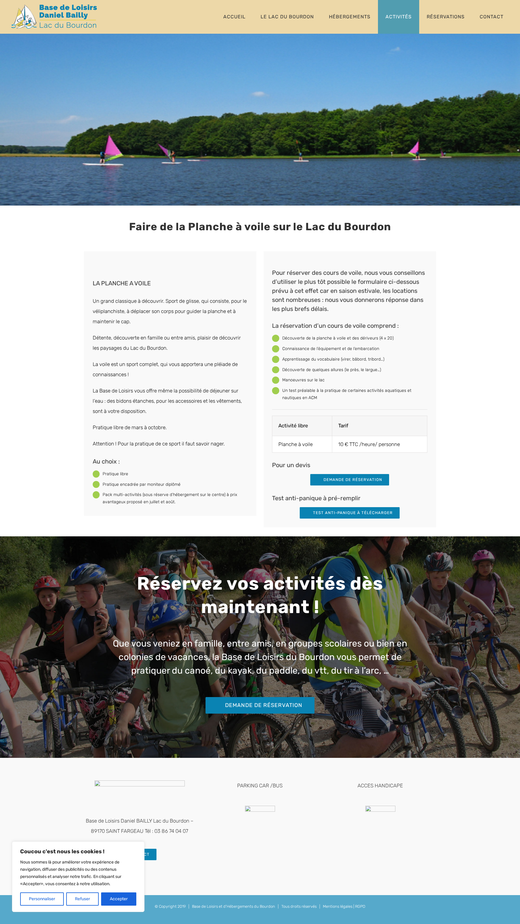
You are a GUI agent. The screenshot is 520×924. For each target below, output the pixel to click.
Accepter (119, 898)
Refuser (82, 898)
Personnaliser (42, 898)
